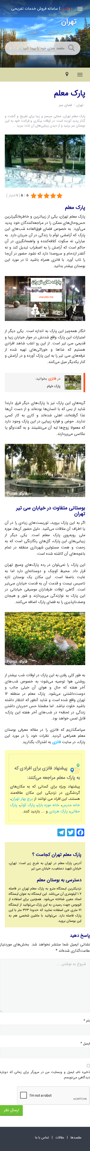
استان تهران (60, 31)
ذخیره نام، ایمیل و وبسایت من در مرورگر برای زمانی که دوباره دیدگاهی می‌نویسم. (45, 1074)
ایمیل (85, 1043)
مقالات (59, 1137)
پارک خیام (53, 386)
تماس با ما (42, 1137)
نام (87, 1020)
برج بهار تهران (22, 799)
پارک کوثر (27, 805)
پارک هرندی (58, 811)
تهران (33, 31)
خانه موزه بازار (48, 805)
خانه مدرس (71, 805)
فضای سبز (65, 105)
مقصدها (76, 1137)
